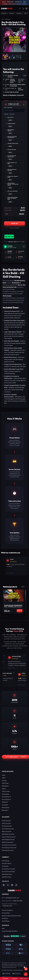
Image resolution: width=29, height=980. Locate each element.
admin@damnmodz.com (12, 897)
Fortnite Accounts (7, 826)
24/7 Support (5, 978)
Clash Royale (5, 794)
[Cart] (23, 8)
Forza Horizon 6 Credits (8, 871)
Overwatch (5, 805)
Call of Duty (5, 783)
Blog (3, 928)
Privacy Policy (6, 913)
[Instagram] (16, 885)
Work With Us (6, 921)
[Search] (19, 8)
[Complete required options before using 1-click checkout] (14, 234)
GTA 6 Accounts (6, 820)
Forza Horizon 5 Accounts (9, 845)
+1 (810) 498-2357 (7, 905)
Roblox (4, 788)
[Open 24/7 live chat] (26, 974)
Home (3, 19)
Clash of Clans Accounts (8, 837)
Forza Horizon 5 (6, 796)
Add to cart (14, 223)
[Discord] (3, 885)
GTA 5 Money (5, 860)
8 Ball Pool (5, 802)
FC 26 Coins (5, 866)
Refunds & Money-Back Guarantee (11, 915)
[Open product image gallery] (14, 40)
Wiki (25, 13)
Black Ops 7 (5, 810)
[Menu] (26, 8)
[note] (9, 252)
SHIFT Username (8, 107)
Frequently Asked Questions (10, 931)
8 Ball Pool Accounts (7, 842)
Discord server (10, 1)
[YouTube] (12, 885)
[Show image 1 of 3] (5, 57)
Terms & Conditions (7, 910)
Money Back (14, 978)
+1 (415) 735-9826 (17, 900)
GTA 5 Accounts (6, 823)
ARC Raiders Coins (7, 874)
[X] (8, 885)
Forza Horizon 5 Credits (8, 869)
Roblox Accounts (6, 831)
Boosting (4, 13)
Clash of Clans (6, 791)
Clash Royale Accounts (8, 839)
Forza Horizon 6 (6, 799)
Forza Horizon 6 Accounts (9, 847)
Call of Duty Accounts (8, 828)
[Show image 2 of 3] (12, 57)
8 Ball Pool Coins (6, 877)
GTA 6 (3, 775)
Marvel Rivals (5, 807)
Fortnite (4, 780)
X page (24, 1)
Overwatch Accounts (8, 850)
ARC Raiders (5, 786)
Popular (11, 13)
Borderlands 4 (8, 19)
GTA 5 (3, 778)
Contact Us (5, 918)
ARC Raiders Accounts (8, 834)
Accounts (19, 13)
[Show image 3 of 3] (18, 57)
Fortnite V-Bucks (6, 863)
